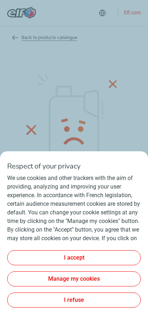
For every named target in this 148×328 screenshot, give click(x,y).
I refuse (74, 299)
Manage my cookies (74, 278)
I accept (74, 257)
